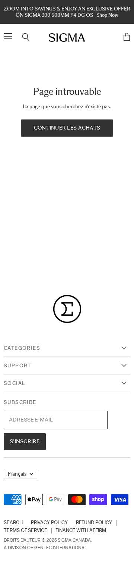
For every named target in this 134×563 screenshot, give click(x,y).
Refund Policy (94, 522)
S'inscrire (25, 441)
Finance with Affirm (80, 530)
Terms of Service (25, 530)
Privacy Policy (49, 522)
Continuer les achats (67, 128)
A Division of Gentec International (45, 547)
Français (17, 474)
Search (13, 522)
